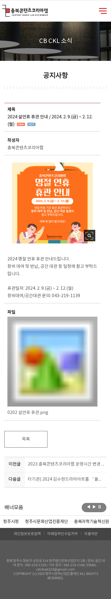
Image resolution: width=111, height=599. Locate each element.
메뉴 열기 (103, 10)
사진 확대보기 (89, 235)
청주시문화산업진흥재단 (46, 521)
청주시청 (11, 521)
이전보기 (88, 507)
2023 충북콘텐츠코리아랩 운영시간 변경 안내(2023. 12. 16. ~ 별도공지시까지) (66, 464)
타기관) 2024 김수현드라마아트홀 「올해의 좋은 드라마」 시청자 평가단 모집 (66, 479)
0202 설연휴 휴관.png (27, 412)
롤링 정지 (99, 507)
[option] (11, 522)
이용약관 (91, 534)
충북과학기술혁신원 (91, 521)
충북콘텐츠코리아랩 (3, 8)
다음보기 (94, 507)
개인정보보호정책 (27, 534)
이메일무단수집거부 (62, 534)
